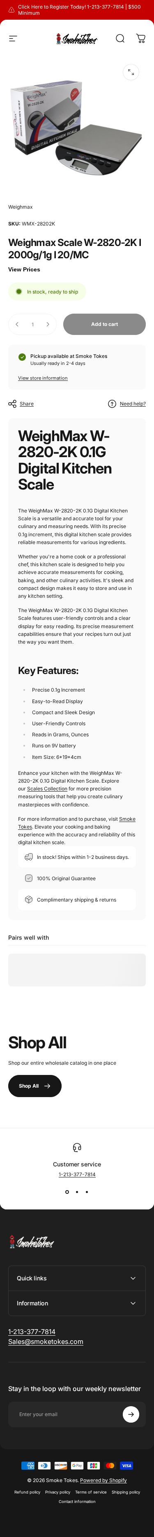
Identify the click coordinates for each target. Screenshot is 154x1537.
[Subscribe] (131, 1414)
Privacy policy (57, 1492)
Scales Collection (47, 789)
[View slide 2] (77, 1192)
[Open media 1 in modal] (131, 72)
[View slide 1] (67, 1192)
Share (27, 404)
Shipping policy (126, 1492)
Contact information (77, 1501)
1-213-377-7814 (77, 1174)
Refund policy (27, 1492)
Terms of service (91, 1492)
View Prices (24, 269)
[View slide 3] (87, 1192)
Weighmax (20, 207)
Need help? (133, 404)
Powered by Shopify (103, 1480)
